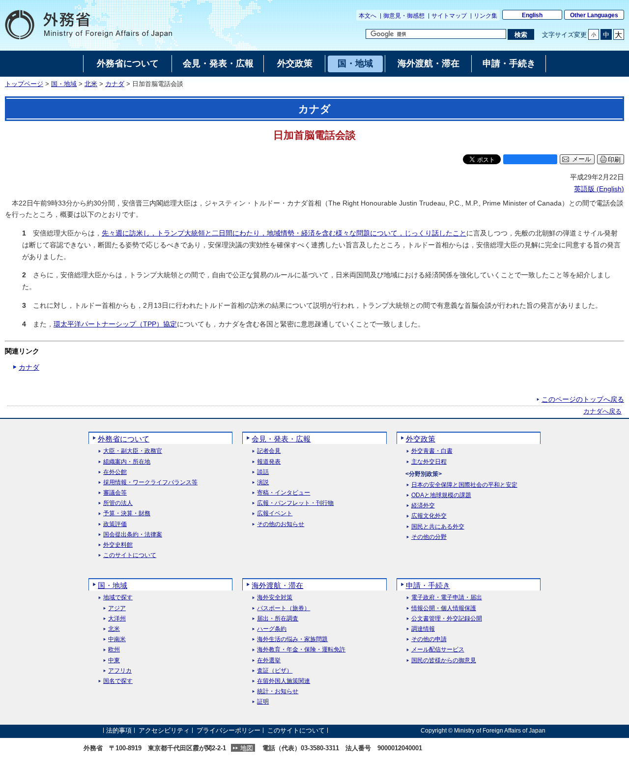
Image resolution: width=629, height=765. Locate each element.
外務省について (123, 439)
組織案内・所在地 (126, 462)
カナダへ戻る (602, 411)
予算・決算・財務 (126, 513)
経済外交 (423, 505)
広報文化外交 (429, 516)
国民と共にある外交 (437, 527)
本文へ (367, 15)
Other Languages (594, 15)
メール (581, 159)
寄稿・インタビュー (283, 493)
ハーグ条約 (271, 629)
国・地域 (64, 84)
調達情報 (423, 629)
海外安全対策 (274, 597)
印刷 (614, 159)
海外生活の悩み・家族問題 (292, 639)
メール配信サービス (437, 650)
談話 (263, 472)
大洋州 (117, 619)
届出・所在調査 (277, 619)
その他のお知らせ (280, 524)
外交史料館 (118, 545)
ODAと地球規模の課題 (441, 495)
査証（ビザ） (274, 671)
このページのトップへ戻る (583, 399)
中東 (114, 660)
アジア (117, 608)
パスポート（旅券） (283, 608)
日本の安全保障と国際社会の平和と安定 (464, 485)
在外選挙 (269, 660)
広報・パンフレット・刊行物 (295, 503)
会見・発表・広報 (281, 439)
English (532, 15)
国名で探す (118, 681)
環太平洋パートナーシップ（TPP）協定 (115, 324)
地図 (246, 748)
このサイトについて (129, 555)
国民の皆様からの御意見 (443, 660)
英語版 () (599, 189)
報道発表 (269, 462)
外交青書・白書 (432, 451)
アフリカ (120, 671)
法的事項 (119, 730)
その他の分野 (429, 537)
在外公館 (115, 472)
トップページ (24, 84)
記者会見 (269, 451)
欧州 (114, 650)
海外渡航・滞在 (277, 585)
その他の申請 (429, 639)
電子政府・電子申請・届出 (446, 597)
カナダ (114, 84)
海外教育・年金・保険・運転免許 (301, 650)
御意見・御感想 (404, 15)
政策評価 (115, 524)
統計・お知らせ (277, 691)
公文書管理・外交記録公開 (446, 619)
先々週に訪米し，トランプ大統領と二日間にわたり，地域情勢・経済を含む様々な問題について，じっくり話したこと (284, 233)
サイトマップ (449, 15)
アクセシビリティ (164, 730)
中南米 (117, 639)
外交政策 (420, 439)
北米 (91, 84)
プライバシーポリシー (228, 730)
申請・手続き (428, 585)
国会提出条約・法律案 (132, 534)
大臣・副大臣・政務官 (132, 451)
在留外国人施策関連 (283, 681)
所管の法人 (118, 503)
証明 (263, 702)
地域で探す (118, 597)
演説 (263, 482)
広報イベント (274, 513)
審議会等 (115, 493)
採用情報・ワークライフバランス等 (150, 482)
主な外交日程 (429, 462)
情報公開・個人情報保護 (443, 608)
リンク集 (485, 15)
